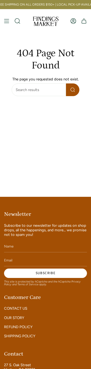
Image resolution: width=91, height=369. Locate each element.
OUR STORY (14, 317)
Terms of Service (27, 284)
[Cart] (84, 21)
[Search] (72, 89)
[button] (17, 21)
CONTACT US (15, 308)
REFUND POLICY (18, 327)
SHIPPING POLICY (19, 336)
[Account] (73, 21)
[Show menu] (6, 21)
